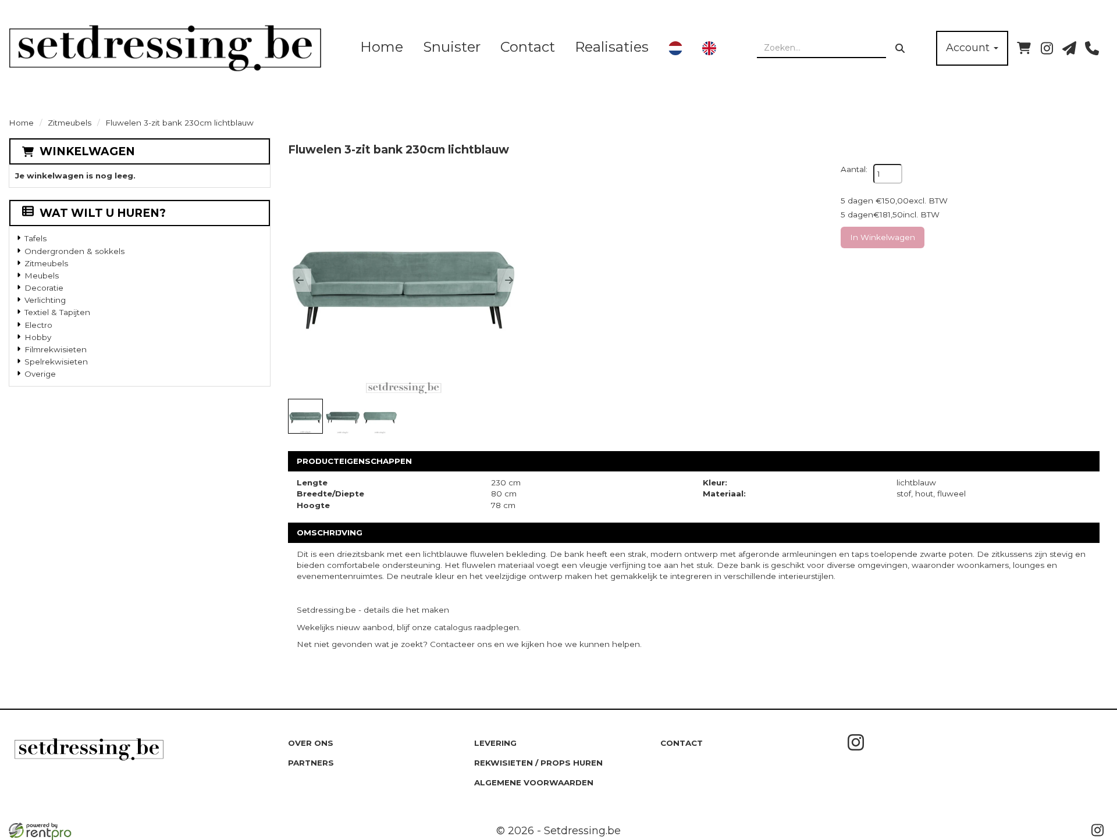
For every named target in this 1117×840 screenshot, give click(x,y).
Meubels (41, 275)
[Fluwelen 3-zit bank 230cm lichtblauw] (404, 280)
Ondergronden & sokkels (74, 251)
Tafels (35, 238)
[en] (709, 48)
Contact (527, 46)
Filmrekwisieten (55, 349)
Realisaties (612, 46)
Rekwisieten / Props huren (538, 762)
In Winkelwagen (882, 237)
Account (969, 47)
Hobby (37, 337)
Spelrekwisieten (56, 361)
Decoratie (43, 287)
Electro (38, 325)
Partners (311, 762)
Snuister (452, 46)
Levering (495, 743)
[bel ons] (1092, 48)
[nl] (675, 48)
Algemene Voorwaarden (533, 782)
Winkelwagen (87, 151)
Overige (40, 373)
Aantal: (854, 169)
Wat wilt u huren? (103, 213)
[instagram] (1047, 48)
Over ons (310, 743)
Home (381, 46)
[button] (299, 280)
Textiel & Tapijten (57, 312)
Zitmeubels (69, 122)
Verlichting (45, 300)
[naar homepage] (165, 48)
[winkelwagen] (1024, 48)
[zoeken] (900, 48)
